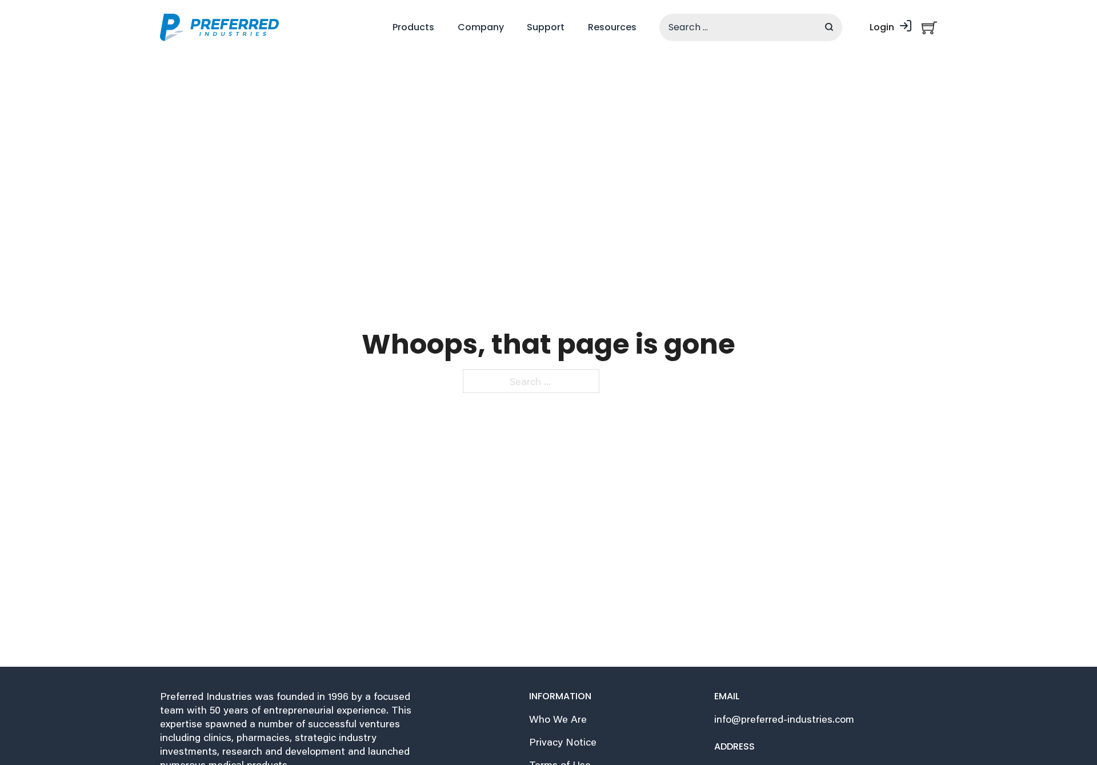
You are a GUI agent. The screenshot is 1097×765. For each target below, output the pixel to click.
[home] (219, 27)
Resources (612, 27)
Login (882, 27)
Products (413, 27)
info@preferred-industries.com (784, 719)
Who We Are (558, 719)
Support (545, 27)
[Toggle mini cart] (929, 27)
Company (481, 27)
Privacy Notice (562, 741)
